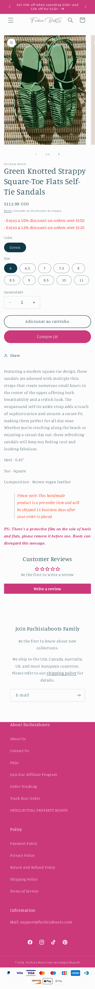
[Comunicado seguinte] (85, 6)
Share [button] (15, 355)
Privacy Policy (22, 855)
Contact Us (19, 750)
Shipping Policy (23, 879)
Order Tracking (23, 786)
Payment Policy (23, 843)
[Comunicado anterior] (9, 6)
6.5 (27, 268)
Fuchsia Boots (36, 962)
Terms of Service (24, 891)
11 (82, 280)
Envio (8, 210)
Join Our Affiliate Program (33, 774)
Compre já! (47, 336)
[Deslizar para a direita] (59, 154)
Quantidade (13, 292)
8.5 (12, 280)
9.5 (46, 280)
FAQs (14, 762)
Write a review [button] (47, 588)
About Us (18, 738)
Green (15, 247)
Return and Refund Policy (32, 867)
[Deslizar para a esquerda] (36, 154)
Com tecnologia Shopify (63, 962)
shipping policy (61, 673)
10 (64, 280)
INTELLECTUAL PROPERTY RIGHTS (39, 810)
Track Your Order (25, 798)
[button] (10, 20)
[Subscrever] (79, 695)
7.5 (61, 268)
